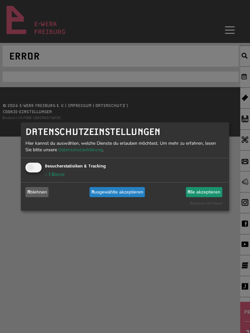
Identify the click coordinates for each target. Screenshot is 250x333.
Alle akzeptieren (204, 192)
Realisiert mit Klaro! (206, 203)
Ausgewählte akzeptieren (117, 192)
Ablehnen (37, 192)
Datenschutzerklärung (80, 150)
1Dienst (54, 174)
